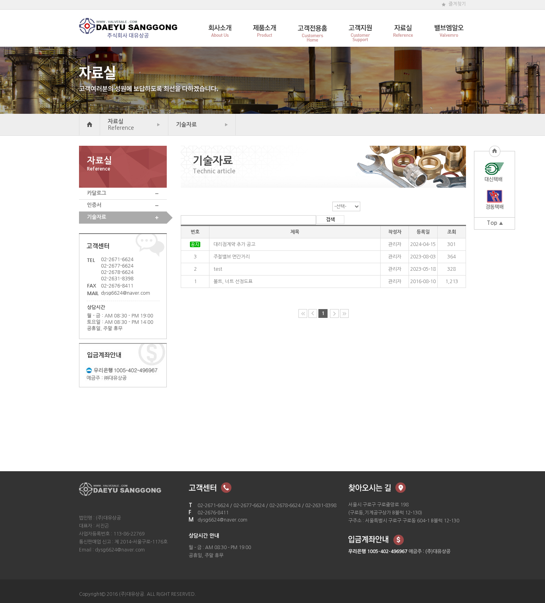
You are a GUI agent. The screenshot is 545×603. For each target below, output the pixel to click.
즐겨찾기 (457, 4)
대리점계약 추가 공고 (234, 244)
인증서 (94, 205)
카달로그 (96, 193)
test (217, 269)
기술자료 (186, 124)
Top (492, 223)
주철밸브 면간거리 (231, 256)
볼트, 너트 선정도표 (233, 281)
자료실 (121, 125)
